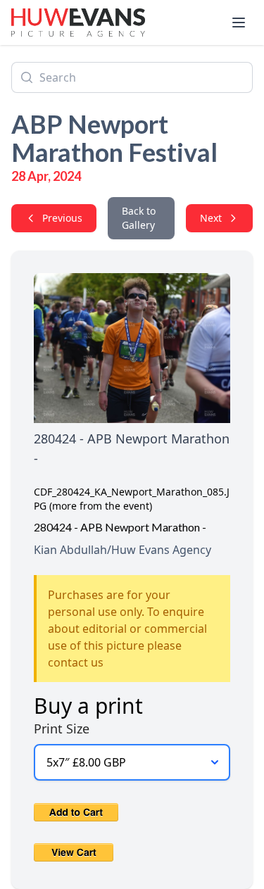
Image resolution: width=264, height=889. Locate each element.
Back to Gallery (139, 218)
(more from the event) (100, 505)
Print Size (61, 728)
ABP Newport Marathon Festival (114, 138)
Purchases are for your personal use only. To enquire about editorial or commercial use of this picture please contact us (127, 628)
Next (211, 218)
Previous (62, 218)
